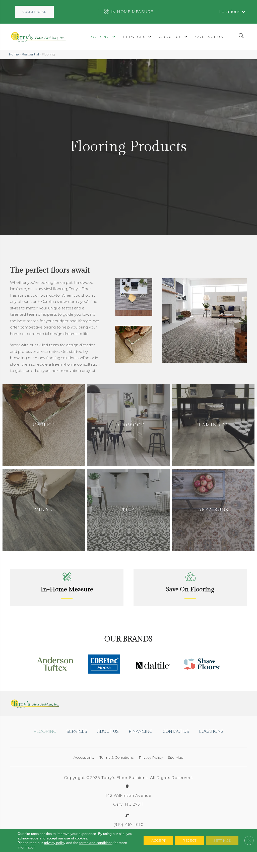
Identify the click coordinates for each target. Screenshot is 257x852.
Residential (30, 54)
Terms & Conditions (117, 757)
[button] (34, 12)
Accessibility (84, 757)
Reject (189, 840)
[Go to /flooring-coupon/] (190, 587)
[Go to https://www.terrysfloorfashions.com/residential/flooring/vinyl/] (44, 510)
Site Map (175, 757)
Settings (222, 840)
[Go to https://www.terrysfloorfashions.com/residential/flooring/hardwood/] (128, 425)
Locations (229, 11)
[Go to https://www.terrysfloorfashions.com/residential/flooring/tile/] (128, 510)
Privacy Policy (151, 757)
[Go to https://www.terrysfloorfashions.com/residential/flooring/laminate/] (213, 425)
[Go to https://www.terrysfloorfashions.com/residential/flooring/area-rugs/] (213, 510)
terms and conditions (95, 843)
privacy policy (54, 843)
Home (14, 54)
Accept (158, 840)
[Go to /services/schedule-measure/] (66, 587)
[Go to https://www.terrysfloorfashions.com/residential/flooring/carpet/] (44, 425)
